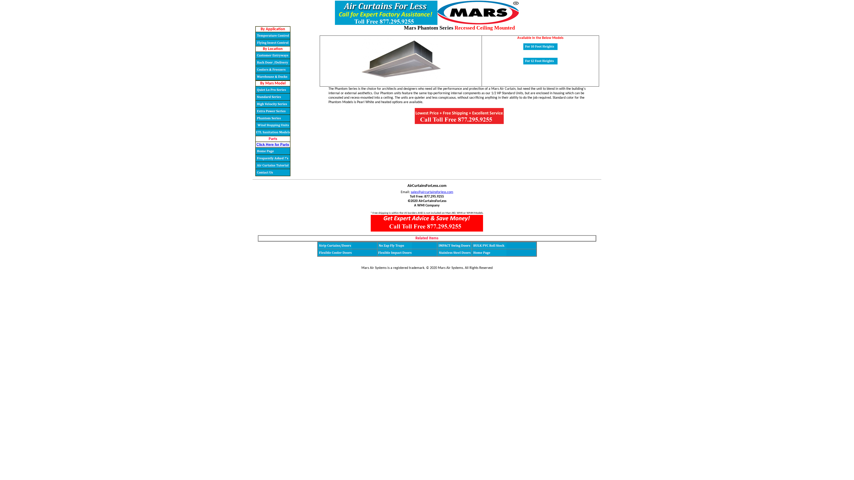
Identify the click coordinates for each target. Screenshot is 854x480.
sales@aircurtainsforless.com (432, 192)
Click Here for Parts (272, 144)
